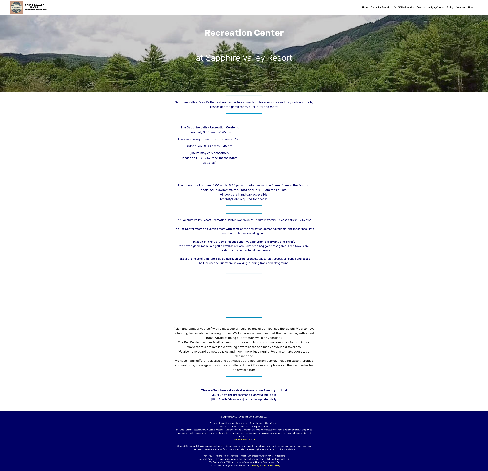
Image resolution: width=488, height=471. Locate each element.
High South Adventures (227, 399)
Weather (461, 7)
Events (420, 7)
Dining (450, 7)
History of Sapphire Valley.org (266, 465)
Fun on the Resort (380, 7)
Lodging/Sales (435, 7)
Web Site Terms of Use (244, 439)
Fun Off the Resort (402, 7)
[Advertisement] (278, 143)
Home (365, 7)
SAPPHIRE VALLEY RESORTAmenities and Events (36, 7)
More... (471, 7)
